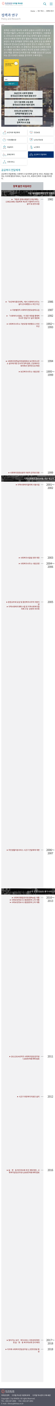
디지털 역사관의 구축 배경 (41, 1395)
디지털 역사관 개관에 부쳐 (21, 1395)
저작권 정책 (5, 1395)
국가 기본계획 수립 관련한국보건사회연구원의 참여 (24, 103)
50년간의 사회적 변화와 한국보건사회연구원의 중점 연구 (23, 94)
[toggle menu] (51, 4)
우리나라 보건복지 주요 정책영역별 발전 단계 (23, 112)
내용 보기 (11, 84)
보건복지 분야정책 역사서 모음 (23, 121)
